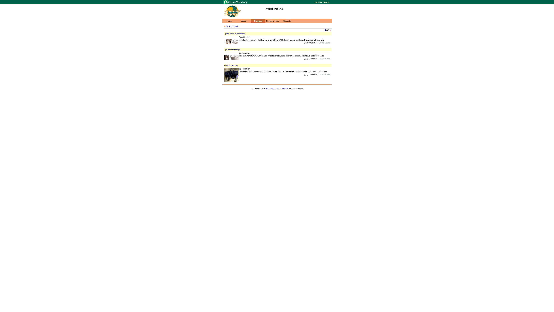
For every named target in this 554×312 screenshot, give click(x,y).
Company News (272, 21)
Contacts (287, 21)
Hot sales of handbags (235, 34)
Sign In (326, 2)
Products (258, 21)
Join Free (319, 2)
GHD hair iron (232, 65)
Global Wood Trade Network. (277, 89)
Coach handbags (233, 50)
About (243, 21)
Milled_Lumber (231, 26)
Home (229, 21)
